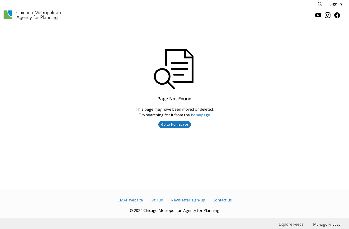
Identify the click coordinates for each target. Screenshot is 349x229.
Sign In (336, 4)
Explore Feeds (291, 224)
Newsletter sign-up (188, 200)
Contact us (222, 200)
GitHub (157, 200)
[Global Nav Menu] (6, 4)
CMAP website (130, 200)
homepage (200, 115)
